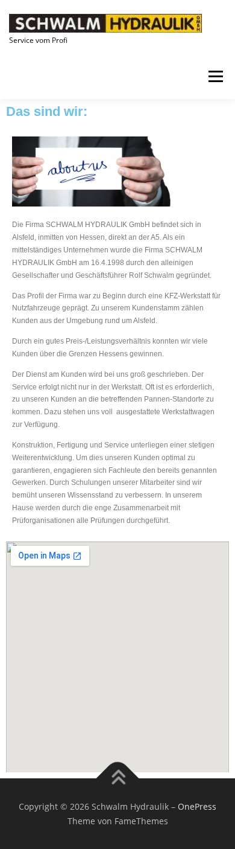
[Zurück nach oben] (117, 778)
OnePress (197, 806)
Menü (214, 76)
